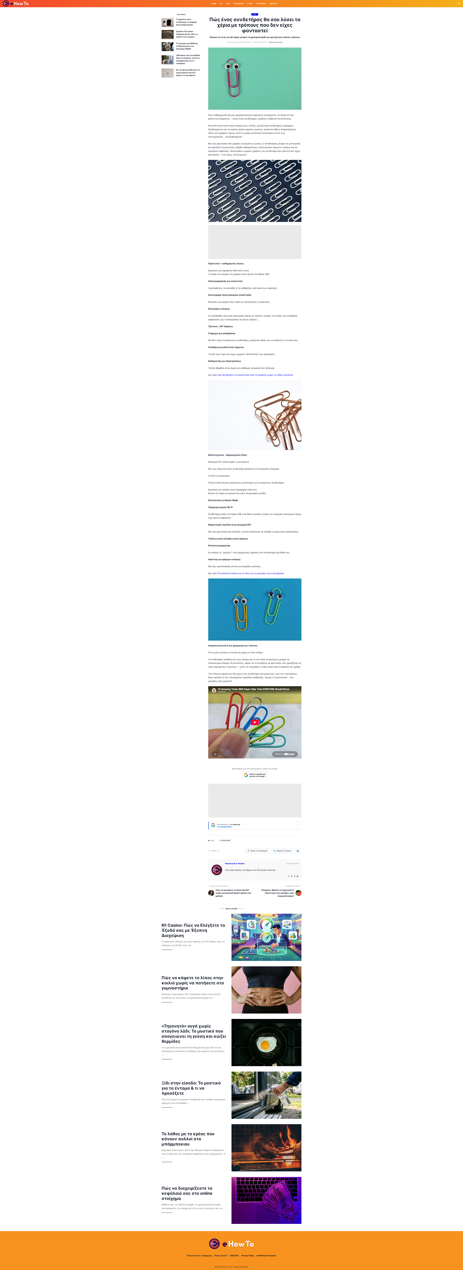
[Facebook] (291, 876)
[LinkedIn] (297, 876)
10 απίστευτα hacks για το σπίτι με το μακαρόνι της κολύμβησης (251, 573)
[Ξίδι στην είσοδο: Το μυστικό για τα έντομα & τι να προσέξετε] (266, 1095)
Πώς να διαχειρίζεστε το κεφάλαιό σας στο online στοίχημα (187, 1193)
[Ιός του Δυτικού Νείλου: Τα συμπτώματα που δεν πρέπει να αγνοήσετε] (168, 73)
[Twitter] (294, 876)
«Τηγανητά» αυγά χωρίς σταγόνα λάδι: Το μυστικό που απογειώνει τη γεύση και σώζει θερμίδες (194, 1034)
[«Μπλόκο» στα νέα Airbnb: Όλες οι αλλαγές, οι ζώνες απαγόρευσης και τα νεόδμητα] (168, 59)
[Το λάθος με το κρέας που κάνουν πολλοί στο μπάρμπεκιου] (266, 1147)
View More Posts (292, 863)
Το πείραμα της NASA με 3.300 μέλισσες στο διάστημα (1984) (187, 46)
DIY (255, 14)
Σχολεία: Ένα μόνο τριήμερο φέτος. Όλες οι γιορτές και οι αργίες (187, 34)
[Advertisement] (254, 242)
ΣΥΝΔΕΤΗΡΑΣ (225, 840)
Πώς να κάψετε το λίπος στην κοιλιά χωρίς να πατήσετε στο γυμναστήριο (193, 982)
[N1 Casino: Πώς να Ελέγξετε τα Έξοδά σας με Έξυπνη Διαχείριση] (266, 937)
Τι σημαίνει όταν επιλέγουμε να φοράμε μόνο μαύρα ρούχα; (186, 22)
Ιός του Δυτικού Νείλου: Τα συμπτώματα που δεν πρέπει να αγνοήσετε (188, 72)
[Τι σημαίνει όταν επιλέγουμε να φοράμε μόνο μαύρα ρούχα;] (168, 22)
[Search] (459, 3)
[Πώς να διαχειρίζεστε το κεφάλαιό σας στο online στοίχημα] (266, 1200)
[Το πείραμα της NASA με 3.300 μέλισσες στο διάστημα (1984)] (168, 46)
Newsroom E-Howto (276, 42)
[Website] (288, 876)
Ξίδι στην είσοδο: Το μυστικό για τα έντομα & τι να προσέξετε (191, 1088)
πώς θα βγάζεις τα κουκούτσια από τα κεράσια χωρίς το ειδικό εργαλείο (255, 375)
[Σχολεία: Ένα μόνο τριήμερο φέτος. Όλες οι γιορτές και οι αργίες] (168, 34)
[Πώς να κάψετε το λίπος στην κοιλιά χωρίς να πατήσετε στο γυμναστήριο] (266, 990)
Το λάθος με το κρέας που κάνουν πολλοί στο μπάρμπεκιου (188, 1138)
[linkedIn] (298, 851)
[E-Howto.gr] (15, 3)
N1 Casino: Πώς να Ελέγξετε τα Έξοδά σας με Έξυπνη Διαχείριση (193, 930)
